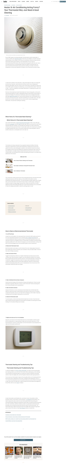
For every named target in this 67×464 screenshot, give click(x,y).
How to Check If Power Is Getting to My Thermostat (23, 160)
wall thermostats (18, 58)
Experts (36, 1)
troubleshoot (29, 399)
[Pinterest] (53, 1)
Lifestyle (32, 1)
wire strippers (22, 408)
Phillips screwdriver (12, 211)
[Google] (56, 1)
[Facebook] (52, 1)
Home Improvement (13, 1)
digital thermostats (13, 96)
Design (19, 1)
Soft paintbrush (28, 207)
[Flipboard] (55, 1)
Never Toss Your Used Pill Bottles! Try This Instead (8, 457)
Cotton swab (10, 207)
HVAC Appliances (19, 5)
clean (18, 382)
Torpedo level (28, 209)
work (20, 124)
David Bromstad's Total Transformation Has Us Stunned (18, 457)
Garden (27, 1)
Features (41, 1)
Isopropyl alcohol (11, 209)
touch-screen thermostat (21, 370)
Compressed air (11, 205)
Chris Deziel (7, 15)
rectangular (11, 124)
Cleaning (23, 1)
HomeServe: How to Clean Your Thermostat (13, 414)
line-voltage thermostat (31, 237)
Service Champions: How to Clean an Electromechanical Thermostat (17, 416)
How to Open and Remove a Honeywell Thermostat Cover (24, 165)
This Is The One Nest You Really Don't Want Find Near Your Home (28, 457)
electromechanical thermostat (23, 122)
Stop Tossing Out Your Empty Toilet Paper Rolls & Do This (37, 457)
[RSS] (58, 1)
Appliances (13, 5)
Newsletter (63, 1)
